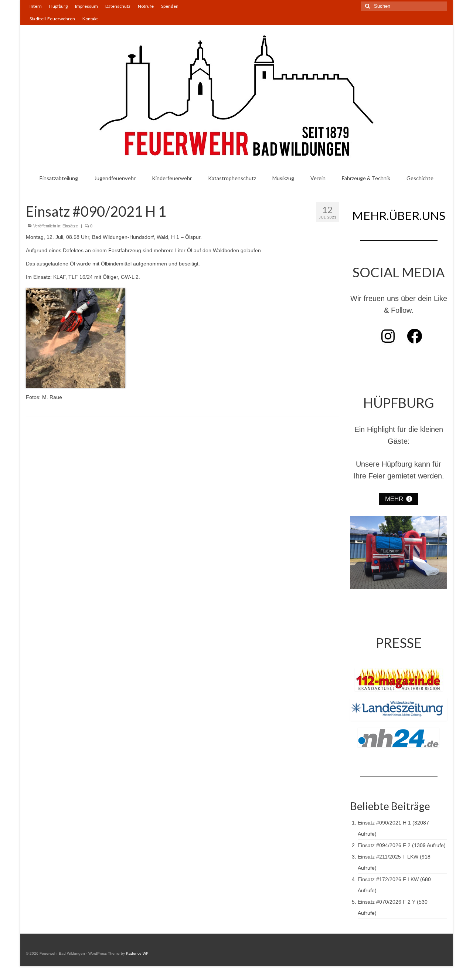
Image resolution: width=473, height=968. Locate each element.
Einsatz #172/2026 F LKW (388, 879)
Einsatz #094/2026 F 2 (384, 845)
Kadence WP (137, 953)
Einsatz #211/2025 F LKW (388, 857)
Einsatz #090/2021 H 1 (384, 823)
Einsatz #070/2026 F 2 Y (386, 902)
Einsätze (70, 226)
